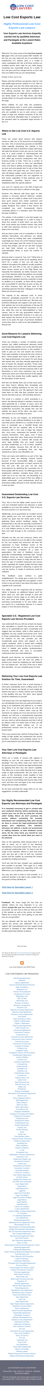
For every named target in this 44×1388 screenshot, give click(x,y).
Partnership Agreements (22, 1249)
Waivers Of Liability (22, 1349)
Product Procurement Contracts (22, 1270)
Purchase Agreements (22, 1272)
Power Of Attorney (22, 1259)
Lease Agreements (22, 1184)
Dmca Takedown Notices (22, 1098)
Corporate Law (22, 1071)
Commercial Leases (22, 1041)
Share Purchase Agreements (22, 1310)
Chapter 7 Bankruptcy (22, 1023)
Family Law (22, 1134)
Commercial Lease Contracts (22, 1039)
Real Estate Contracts (22, 1274)
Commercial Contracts (22, 1032)
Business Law (22, 1007)
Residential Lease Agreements (22, 1290)
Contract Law (22, 1059)
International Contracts (22, 1161)
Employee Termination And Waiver (22, 1114)
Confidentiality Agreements (22, 1055)
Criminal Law (22, 1075)
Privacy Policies (22, 1265)
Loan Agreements (22, 1218)
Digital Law (22, 1087)
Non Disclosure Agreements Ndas (22, 1236)
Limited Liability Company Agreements (22, 1211)
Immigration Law (22, 1152)
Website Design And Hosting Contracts (22, 1353)
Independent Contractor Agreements (22, 1155)
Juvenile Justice (22, 1177)
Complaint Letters (22, 1050)
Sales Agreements (22, 1301)
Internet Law (22, 1164)
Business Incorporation (22, 1005)
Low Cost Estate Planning (24, 953)
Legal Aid (22, 1191)
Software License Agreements (22, 1320)
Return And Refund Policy (22, 1295)
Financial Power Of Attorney (22, 1139)
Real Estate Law (22, 1277)
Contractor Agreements (22, 1062)
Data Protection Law (22, 1082)
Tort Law (22, 1338)
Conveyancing (22, 1064)
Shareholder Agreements (22, 1313)
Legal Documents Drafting (22, 1197)
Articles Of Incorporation (22, 992)
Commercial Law (22, 1035)
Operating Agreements (22, 1247)
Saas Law (22, 1299)
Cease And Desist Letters (22, 1019)
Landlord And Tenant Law (22, 1179)
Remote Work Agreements (22, 1286)
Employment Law (22, 1118)
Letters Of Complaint (22, 1207)
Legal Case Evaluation (22, 1193)
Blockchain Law (22, 1001)
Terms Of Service (22, 1335)
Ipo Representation (22, 1170)
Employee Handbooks (22, 1111)
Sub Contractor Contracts (22, 1326)
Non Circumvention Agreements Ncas (22, 1231)
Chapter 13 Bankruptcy (22, 1021)
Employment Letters (22, 1121)
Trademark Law (22, 1340)
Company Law (22, 1048)
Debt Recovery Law (22, 1084)
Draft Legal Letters (22, 1107)
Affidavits (22, 980)
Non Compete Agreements (22, 1234)
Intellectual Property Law (22, 1159)
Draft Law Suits (22, 1105)
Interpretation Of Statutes (22, 1166)
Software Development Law (22, 1317)
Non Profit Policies (22, 1238)
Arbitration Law (22, 989)
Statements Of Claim (22, 1322)
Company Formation (22, 1046)
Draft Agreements (22, 1100)
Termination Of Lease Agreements (22, 1331)
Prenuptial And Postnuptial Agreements (22, 1263)
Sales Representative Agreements (22, 1304)
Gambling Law (22, 1143)
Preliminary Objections (22, 1261)
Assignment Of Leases (22, 994)
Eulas (22, 1132)
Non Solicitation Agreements (22, 1240)
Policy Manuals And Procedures (22, 1256)
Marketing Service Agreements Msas (22, 1222)
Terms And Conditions (22, 1333)
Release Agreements (22, 1283)
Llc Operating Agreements (22, 1216)
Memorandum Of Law (22, 1225)
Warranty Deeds (22, 1351)
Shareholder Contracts (22, 1315)
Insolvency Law (22, 1157)
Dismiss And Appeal (22, 1091)
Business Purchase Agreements (22, 1010)
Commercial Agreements (22, 1030)
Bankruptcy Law (22, 996)
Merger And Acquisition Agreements (22, 1229)
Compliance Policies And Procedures (22, 1053)
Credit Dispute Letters (22, 1073)
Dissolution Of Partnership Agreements (22, 1093)
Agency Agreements (22, 983)
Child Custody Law (22, 1028)
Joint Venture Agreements (22, 1175)
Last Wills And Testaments (22, 1182)
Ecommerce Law (22, 1109)
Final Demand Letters (22, 1136)
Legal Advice (22, 1186)
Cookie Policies (22, 1066)
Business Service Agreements (22, 1014)
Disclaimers (22, 1089)
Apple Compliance (22, 987)
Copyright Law (22, 1068)
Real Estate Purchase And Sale (22, 1279)
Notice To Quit (22, 1243)
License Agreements (22, 1209)
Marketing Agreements (22, 1220)
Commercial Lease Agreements (22, 1037)
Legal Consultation (22, 1195)
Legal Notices (22, 1200)
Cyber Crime (22, 1080)
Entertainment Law (22, 1123)
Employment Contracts (22, 1116)
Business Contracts (22, 1003)
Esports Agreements (22, 1125)
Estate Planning (22, 1130)
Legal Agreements (22, 1188)
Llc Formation (22, 1213)
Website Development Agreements (22, 1356)
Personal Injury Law (22, 1254)
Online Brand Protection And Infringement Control (22, 1245)
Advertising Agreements (22, 978)
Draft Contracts (22, 1102)
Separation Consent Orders (22, 1306)
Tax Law (22, 1329)
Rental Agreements (22, 1288)
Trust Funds (22, 1342)
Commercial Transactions (22, 1044)
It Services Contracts (22, 1173)
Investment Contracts (22, 1168)
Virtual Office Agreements (22, 1347)
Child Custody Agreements (22, 1026)
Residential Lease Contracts (22, 1292)
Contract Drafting (22, 1057)
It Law (22, 1150)
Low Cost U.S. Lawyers (22, 1364)
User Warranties (22, 1344)
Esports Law (22, 1127)
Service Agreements (22, 1308)
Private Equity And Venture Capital (22, 1268)
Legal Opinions (22, 1202)
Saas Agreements (22, 1297)
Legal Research (22, 1204)
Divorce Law (22, 1096)
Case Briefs (22, 1016)
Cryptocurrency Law (22, 1078)
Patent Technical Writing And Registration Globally (22, 1252)
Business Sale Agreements (22, 1012)
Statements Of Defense (22, 1324)
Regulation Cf (22, 1281)
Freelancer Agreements (22, 1141)
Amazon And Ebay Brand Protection (22, 985)
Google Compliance (22, 1148)
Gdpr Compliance (22, 1145)
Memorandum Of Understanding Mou (22, 1227)
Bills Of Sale (22, 998)
